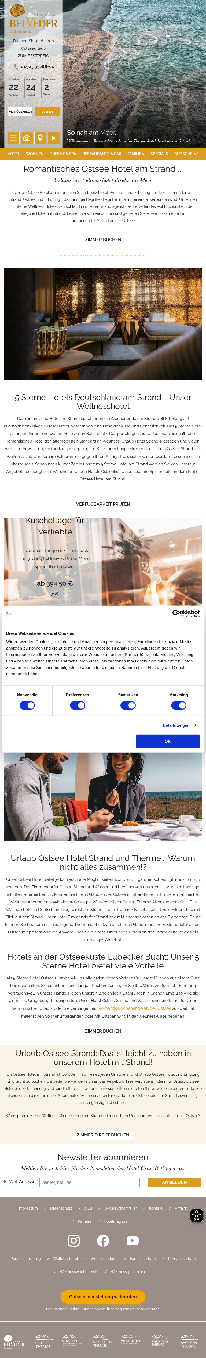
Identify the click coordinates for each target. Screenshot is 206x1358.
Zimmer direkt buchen (103, 1135)
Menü (14, 138)
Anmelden (174, 1182)
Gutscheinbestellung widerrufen (103, 1296)
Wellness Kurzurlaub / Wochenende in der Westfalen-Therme (102, 1342)
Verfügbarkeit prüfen (103, 504)
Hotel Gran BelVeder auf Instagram (73, 1240)
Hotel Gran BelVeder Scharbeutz (34, 19)
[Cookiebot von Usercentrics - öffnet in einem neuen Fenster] (176, 614)
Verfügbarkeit (20, 111)
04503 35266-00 (37, 66)
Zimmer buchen (103, 239)
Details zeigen (176, 725)
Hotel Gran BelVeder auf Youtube (132, 1240)
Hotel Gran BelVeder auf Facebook (103, 1240)
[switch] (77, 705)
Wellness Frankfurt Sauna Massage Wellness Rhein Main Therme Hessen (160, 1342)
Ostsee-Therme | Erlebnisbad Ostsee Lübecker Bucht (43, 1342)
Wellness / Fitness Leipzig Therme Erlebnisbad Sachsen (189, 1342)
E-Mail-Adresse (19, 1181)
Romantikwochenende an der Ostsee (134, 1008)
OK (168, 741)
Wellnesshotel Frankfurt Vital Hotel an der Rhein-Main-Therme (131, 1342)
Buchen (47, 111)
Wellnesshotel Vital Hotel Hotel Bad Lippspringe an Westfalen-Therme (72, 1342)
